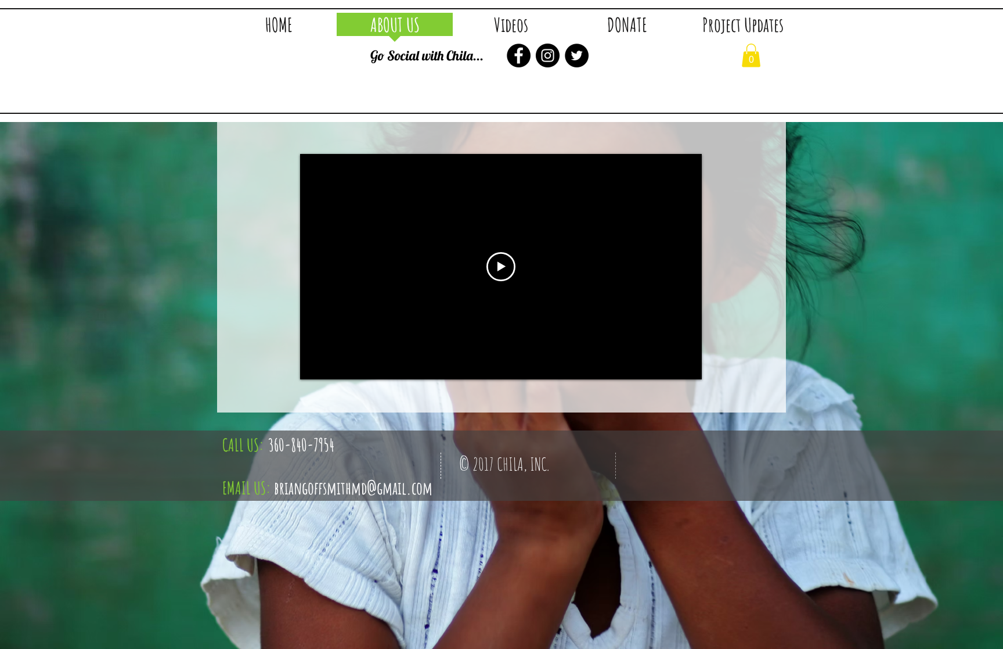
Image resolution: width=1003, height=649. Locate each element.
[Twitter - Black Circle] (577, 55)
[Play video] (500, 266)
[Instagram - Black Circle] (548, 55)
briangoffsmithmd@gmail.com (353, 488)
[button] (511, 28)
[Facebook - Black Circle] (519, 55)
